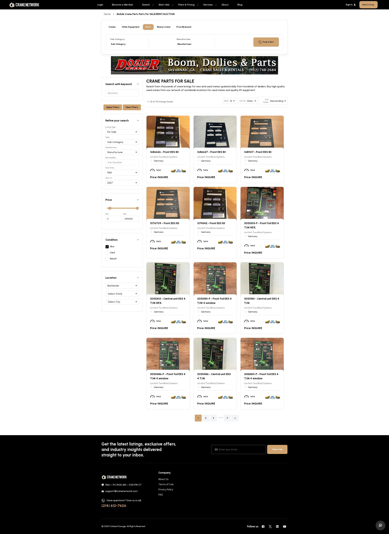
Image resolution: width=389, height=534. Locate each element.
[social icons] (263, 526)
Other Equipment (130, 27)
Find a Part (268, 42)
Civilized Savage (117, 526)
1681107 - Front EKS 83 (257, 152)
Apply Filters (112, 107)
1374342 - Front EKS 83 (211, 223)
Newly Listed (163, 27)
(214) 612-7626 (114, 505)
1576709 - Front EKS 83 (164, 223)
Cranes (112, 27)
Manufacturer (184, 39)
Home (107, 14)
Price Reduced (183, 27)
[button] (235, 418)
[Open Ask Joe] (380, 525)
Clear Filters (132, 107)
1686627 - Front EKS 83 (211, 152)
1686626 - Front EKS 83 (164, 152)
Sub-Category (117, 39)
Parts (148, 27)
